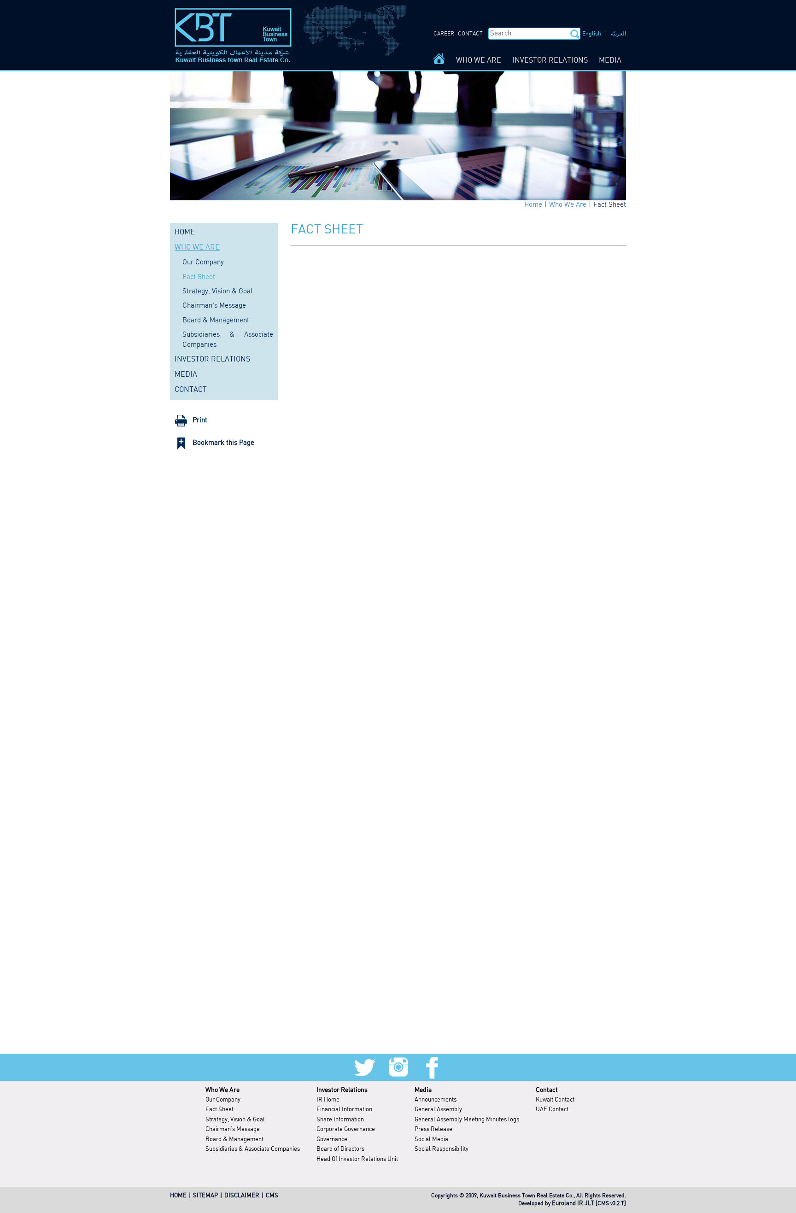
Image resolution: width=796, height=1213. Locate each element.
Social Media (431, 1140)
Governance (331, 1140)
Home (533, 205)
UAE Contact (552, 1110)
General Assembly (438, 1110)
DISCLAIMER (241, 1196)
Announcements (436, 1100)
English (591, 34)
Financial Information (344, 1110)
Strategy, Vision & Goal (217, 291)
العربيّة (618, 34)
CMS (272, 1196)
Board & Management (215, 320)
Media (423, 1090)
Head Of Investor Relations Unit (357, 1159)
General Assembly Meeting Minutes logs (467, 1120)
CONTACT (470, 34)
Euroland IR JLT (573, 1204)
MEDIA (610, 60)
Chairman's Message (214, 305)
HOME (185, 232)
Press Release (433, 1129)
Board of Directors (340, 1149)
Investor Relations (342, 1090)
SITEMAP (205, 1196)
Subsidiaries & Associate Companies (252, 1149)
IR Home (327, 1100)
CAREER (443, 34)
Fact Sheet (609, 205)
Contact (547, 1090)
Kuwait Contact (555, 1100)
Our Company (203, 262)
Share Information (340, 1120)
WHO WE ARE (478, 60)
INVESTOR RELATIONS (550, 60)
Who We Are (567, 205)
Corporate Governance (345, 1129)
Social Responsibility (441, 1149)
